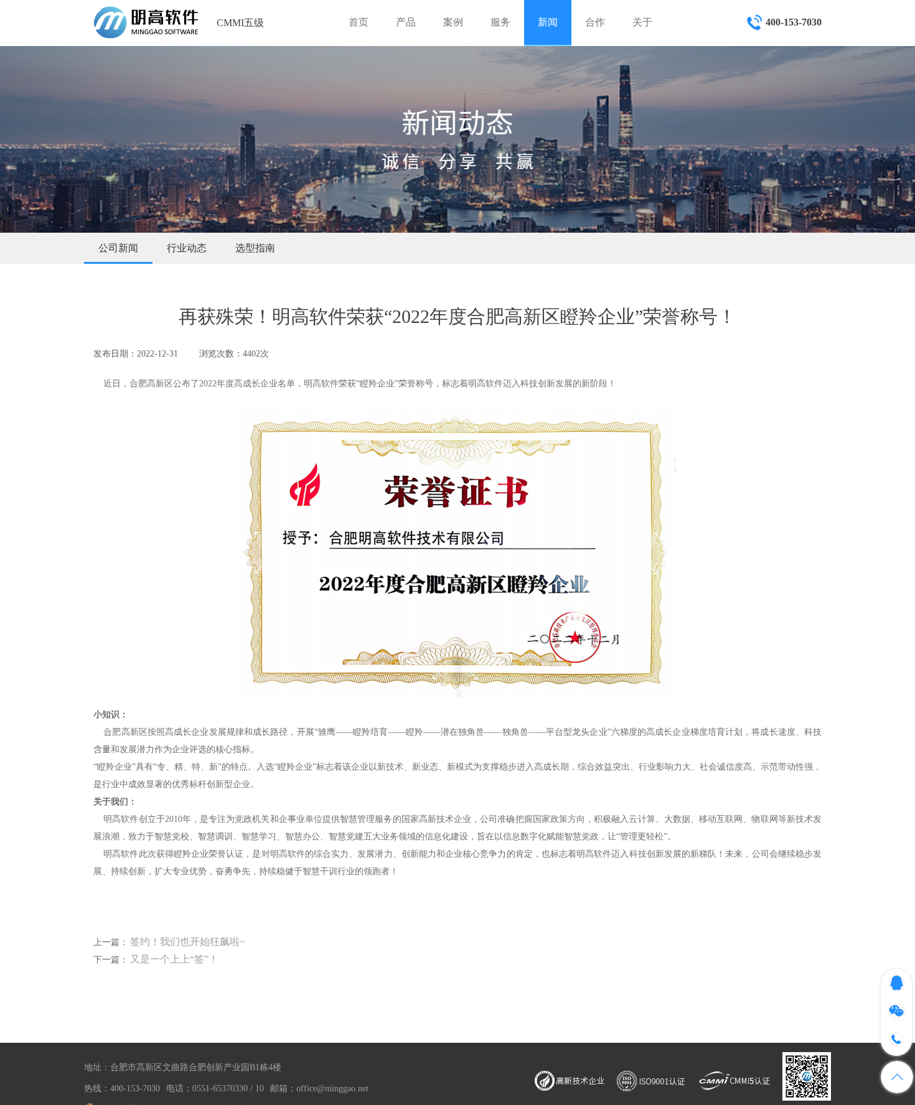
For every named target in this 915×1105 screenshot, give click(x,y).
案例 (453, 22)
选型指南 (255, 248)
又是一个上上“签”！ (174, 959)
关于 (642, 22)
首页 (358, 22)
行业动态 (187, 248)
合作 (595, 22)
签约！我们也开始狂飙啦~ (187, 941)
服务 (500, 22)
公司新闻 (118, 248)
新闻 (548, 22)
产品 (406, 22)
